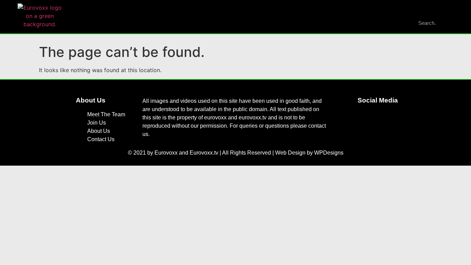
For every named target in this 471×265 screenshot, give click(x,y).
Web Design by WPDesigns (309, 153)
